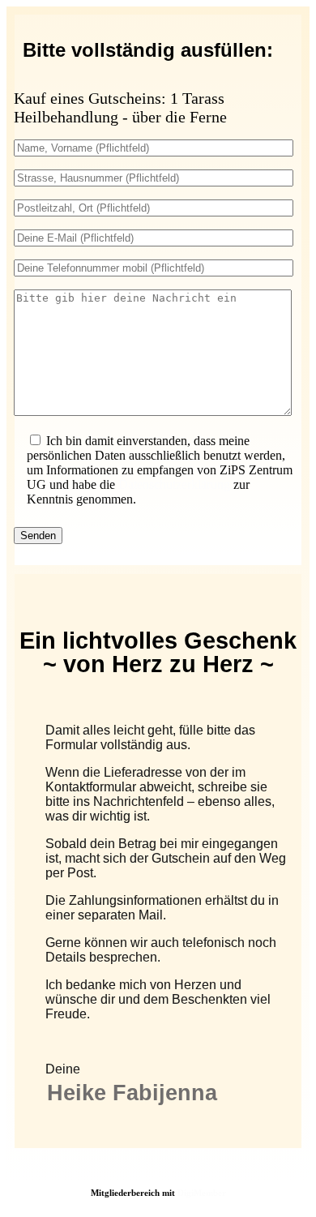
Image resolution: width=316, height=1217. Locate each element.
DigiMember (201, 1193)
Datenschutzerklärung (174, 484)
